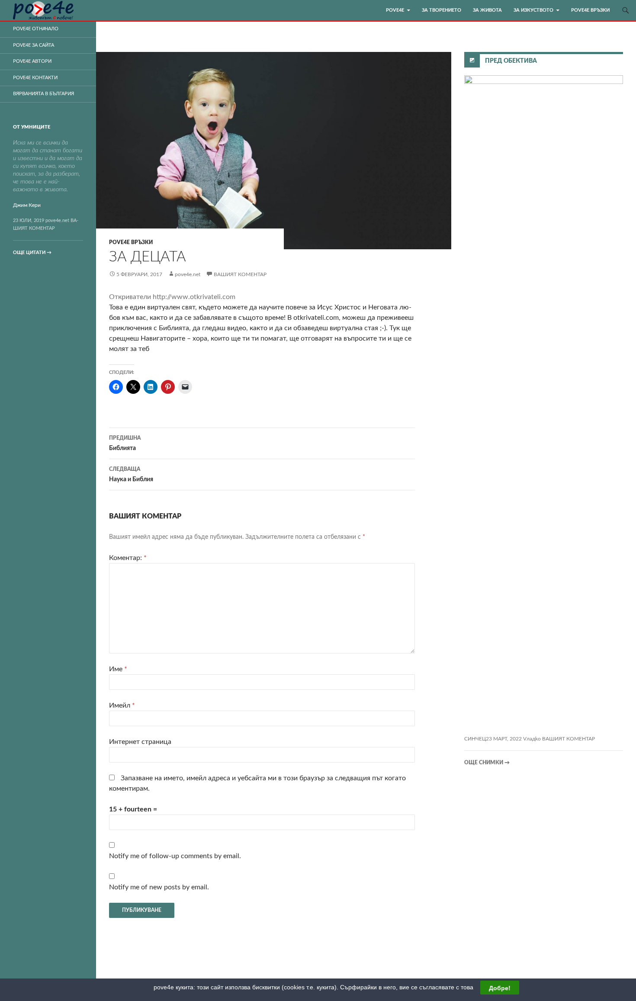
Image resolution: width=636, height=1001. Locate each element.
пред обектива (511, 61)
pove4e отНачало (35, 28)
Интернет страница (140, 741)
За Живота (487, 10)
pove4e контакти (35, 77)
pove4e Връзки (590, 10)
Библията (125, 443)
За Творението (441, 10)
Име (118, 669)
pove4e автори (32, 61)
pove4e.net (187, 274)
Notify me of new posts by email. (159, 887)
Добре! (500, 987)
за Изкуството (533, 10)
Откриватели (131, 296)
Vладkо (532, 738)
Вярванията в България (43, 93)
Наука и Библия (131, 475)
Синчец (475, 738)
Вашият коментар (240, 274)
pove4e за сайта (33, 45)
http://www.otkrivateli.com (194, 296)
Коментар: (128, 557)
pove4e (395, 10)
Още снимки (487, 762)
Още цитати (32, 252)
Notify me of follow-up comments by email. (175, 856)
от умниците (31, 127)
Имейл (122, 705)
